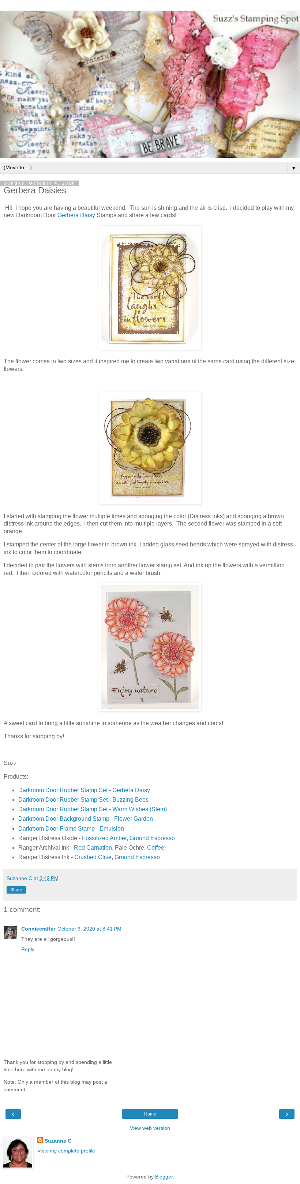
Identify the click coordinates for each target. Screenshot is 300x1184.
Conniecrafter (38, 929)
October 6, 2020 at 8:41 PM (89, 929)
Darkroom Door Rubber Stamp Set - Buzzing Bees (83, 800)
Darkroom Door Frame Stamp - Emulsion (71, 828)
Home (150, 1114)
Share (16, 889)
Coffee (155, 848)
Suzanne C (58, 1141)
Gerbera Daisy (76, 215)
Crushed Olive (93, 857)
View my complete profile (66, 1151)
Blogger (164, 1177)
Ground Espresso (152, 838)
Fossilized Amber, (105, 838)
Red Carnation (93, 848)
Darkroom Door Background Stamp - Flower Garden (85, 819)
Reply (27, 949)
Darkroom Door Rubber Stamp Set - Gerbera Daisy (84, 790)
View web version (150, 1128)
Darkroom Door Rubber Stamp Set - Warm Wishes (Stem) (92, 809)
